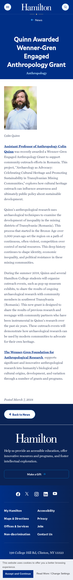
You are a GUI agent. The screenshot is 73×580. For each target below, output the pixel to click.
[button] (7, 7)
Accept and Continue (18, 573)
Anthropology (36, 73)
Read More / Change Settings (53, 573)
